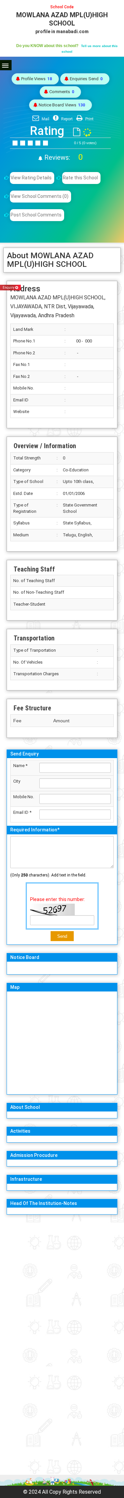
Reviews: (63, 157)
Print (89, 119)
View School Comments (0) (39, 196)
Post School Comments (36, 214)
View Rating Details (31, 177)
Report (66, 119)
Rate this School (80, 177)
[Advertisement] (62, 1282)
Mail (45, 119)
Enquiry (9, 287)
